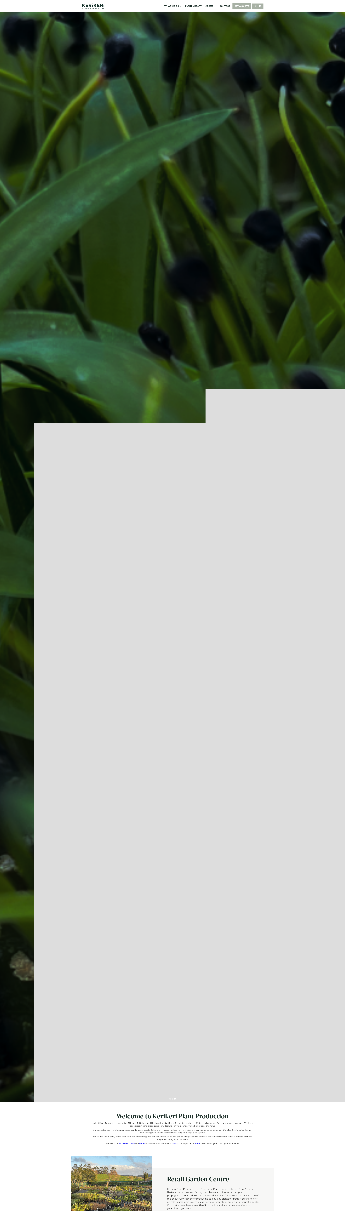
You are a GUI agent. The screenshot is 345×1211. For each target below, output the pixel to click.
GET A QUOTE (241, 6)
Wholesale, (124, 1143)
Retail (142, 1143)
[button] (172, 6)
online (197, 1143)
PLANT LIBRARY (193, 6)
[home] (93, 6)
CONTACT (225, 6)
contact (175, 1143)
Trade (132, 1143)
